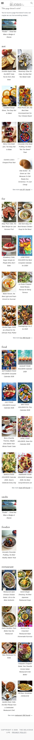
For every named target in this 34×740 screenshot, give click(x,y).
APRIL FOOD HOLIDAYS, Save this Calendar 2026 (25, 441)
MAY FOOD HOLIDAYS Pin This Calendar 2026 (25, 407)
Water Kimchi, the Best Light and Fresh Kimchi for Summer (9, 296)
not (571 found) (25, 189)
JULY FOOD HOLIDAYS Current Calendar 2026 (9, 405)
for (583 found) (25, 338)
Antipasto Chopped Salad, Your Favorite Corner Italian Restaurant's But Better (25, 669)
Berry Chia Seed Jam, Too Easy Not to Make (8, 146)
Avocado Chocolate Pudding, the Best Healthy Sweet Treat (9, 555)
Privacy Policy (19, 732)
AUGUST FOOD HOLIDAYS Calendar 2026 (25, 369)
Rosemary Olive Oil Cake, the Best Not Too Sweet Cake (25, 74)
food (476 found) (24, 488)
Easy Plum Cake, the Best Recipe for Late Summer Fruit (9, 226)
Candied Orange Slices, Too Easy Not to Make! (9, 110)
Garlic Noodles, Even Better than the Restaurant (9, 631)
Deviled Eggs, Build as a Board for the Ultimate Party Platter (9, 330)
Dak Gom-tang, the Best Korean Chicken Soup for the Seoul (25, 226)
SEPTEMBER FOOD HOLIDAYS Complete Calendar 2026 (9, 373)
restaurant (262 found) (22, 715)
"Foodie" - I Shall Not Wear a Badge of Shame (9, 34)
